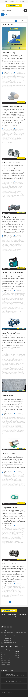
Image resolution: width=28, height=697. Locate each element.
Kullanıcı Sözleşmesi (12, 614)
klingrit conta (12, 240)
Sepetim (17, 655)
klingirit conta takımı (19, 77)
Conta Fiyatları (4, 654)
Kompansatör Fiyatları (10, 52)
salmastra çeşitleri (18, 188)
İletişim (19, 616)
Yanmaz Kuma (13, 431)
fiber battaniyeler (11, 77)
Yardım (2, 616)
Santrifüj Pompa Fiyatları (11, 333)
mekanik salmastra (17, 81)
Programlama (9, 692)
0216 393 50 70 (7, 638)
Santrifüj (17, 371)
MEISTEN (17, 649)
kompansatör (11, 80)
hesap (19, 475)
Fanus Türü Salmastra (11, 183)
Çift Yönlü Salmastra (17, 182)
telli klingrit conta (10, 311)
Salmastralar (20, 595)
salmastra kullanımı (19, 191)
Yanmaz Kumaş (8, 395)
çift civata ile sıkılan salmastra (16, 293)
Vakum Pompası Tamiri (11, 163)
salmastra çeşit (5, 82)
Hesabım (5, 1)
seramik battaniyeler (14, 85)
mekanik (11, 244)
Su (24, 308)
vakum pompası (12, 195)
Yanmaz (7, 431)
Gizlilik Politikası (22, 614)
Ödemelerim (11, 1)
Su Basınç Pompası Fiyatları (12, 272)
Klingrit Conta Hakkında (11, 507)
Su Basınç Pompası (11, 310)
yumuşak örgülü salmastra (19, 373)
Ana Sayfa (3, 614)
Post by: (5, 72)
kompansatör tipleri (19, 80)
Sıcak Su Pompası (8, 453)
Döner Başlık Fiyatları (5, 662)
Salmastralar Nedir (9, 564)
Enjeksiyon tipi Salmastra (14, 76)
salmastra (4, 188)
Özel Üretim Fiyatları (5, 660)
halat (8, 418)
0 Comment (18, 72)
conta (8, 75)
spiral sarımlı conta (14, 194)
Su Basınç (4, 310)
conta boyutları (13, 75)
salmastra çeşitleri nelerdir (15, 82)
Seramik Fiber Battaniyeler (12, 106)
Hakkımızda (8, 616)
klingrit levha (5, 80)
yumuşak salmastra (10, 196)
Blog (15, 616)
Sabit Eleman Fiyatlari (5, 668)
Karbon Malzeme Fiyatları (6, 658)
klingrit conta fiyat (19, 240)
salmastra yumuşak (14, 192)
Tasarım (3, 692)
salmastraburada (6, 85)
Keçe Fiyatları (4, 656)
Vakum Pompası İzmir (10, 217)
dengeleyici (4, 474)
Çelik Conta (9, 182)
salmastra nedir (5, 192)
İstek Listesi (17, 657)
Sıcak (16, 485)
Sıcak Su (19, 485)
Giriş (17, 1)
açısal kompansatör (11, 73)
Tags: (5, 73)
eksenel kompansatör (11, 237)
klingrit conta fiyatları (10, 78)
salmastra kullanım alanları (15, 84)
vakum (7, 195)
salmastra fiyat (5, 84)
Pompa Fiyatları (4, 652)
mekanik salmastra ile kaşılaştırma (9, 187)
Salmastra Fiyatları (5, 649)
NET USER (10, 72)
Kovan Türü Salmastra (7, 81)
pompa (19, 187)
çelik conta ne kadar (20, 354)
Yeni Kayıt (22, 1)
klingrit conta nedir (19, 78)
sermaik (10, 86)
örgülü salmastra (6, 303)
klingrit (3, 78)
